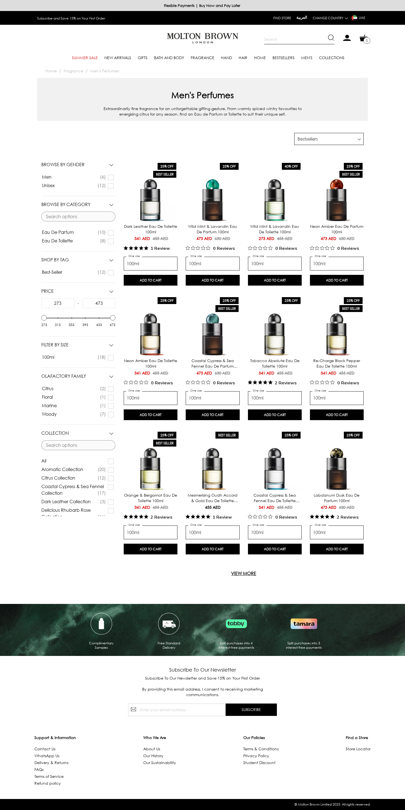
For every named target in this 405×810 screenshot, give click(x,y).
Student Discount (259, 762)
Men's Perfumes (104, 71)
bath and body (169, 57)
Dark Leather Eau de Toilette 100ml (150, 229)
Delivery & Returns (51, 762)
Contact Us (44, 748)
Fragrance (202, 57)
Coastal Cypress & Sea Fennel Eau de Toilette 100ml (274, 498)
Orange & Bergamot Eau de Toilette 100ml (150, 498)
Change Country (328, 18)
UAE (362, 18)
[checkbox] (76, 177)
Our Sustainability (159, 762)
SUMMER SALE (85, 57)
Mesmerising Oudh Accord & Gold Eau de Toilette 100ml (212, 498)
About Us (151, 748)
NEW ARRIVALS (117, 57)
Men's (306, 57)
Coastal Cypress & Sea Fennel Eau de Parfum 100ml (212, 363)
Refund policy (47, 783)
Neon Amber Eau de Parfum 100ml (336, 229)
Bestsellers (283, 57)
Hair (243, 57)
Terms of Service (49, 776)
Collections (331, 57)
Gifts (142, 57)
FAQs (39, 769)
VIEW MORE (243, 573)
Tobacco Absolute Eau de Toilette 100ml (274, 363)
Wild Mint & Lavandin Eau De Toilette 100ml (274, 229)
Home (260, 57)
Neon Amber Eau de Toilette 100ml (150, 363)
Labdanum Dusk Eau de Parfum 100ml (337, 498)
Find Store (282, 18)
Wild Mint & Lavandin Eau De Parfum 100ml (212, 229)
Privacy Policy (256, 755)
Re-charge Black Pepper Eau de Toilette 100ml (336, 363)
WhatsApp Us (46, 755)
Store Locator (358, 748)
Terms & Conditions (261, 748)
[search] (299, 39)
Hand (226, 57)
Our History (153, 755)
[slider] (44, 318)
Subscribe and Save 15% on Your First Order (71, 18)
